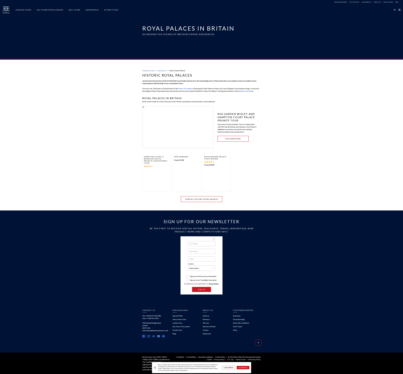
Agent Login (388, 2)
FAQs (235, 330)
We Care (206, 323)
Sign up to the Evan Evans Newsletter (203, 276)
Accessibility (366, 2)
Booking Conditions (205, 357)
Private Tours (177, 330)
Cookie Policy (220, 357)
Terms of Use (240, 359)
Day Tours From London (50, 10)
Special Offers (178, 316)
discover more (233, 139)
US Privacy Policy (254, 359)
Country (191, 264)
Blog (174, 334)
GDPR (209, 359)
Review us (206, 319)
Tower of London (185, 88)
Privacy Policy (214, 284)
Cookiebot (180, 357)
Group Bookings (340, 2)
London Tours (23, 10)
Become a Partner (209, 326)
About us (377, 2)
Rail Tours (74, 10)
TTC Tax (230, 359)
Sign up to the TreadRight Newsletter (203, 280)
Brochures (236, 316)
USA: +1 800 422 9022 (150, 318)
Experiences (92, 10)
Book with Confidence (241, 323)
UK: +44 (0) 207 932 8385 (151, 316)
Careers (205, 330)
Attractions (111, 10)
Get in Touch (354, 2)
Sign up (201, 289)
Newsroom (207, 334)
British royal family (245, 91)
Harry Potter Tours (179, 319)
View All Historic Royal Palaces (201, 199)
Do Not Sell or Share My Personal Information (244, 357)
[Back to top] (258, 342)
